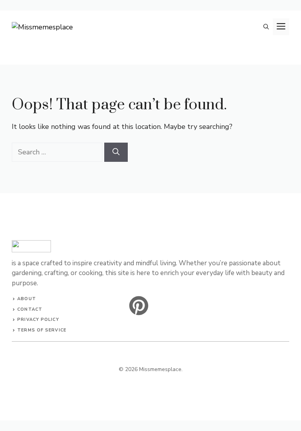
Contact (29, 309)
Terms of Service (41, 330)
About (26, 299)
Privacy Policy (38, 319)
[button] (266, 26)
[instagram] (139, 305)
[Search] (116, 152)
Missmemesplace (160, 369)
